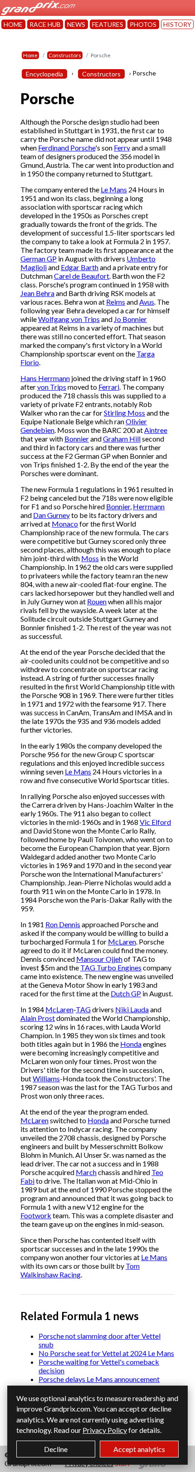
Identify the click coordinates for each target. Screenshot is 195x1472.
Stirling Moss (124, 412)
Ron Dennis (62, 924)
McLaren (122, 941)
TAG (83, 1009)
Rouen (97, 601)
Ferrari (108, 386)
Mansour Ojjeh (99, 959)
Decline (56, 1449)
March (86, 1172)
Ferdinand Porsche (66, 147)
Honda (130, 1044)
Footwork (35, 1215)
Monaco (65, 523)
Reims (115, 301)
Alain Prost (37, 1018)
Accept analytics (139, 1449)
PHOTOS (143, 24)
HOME (13, 24)
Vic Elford (155, 822)
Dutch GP (126, 993)
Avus (146, 301)
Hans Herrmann (45, 378)
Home (30, 55)
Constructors (65, 55)
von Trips (51, 386)
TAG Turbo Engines (110, 967)
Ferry (122, 147)
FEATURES (107, 24)
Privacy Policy (105, 1430)
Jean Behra (37, 293)
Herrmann (149, 506)
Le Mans (114, 189)
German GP (38, 258)
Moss (90, 558)
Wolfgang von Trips (69, 319)
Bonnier (76, 438)
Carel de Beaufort (81, 275)
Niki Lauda (132, 1009)
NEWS (76, 24)
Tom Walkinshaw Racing (80, 1270)
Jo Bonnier (130, 319)
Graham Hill (122, 438)
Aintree (155, 430)
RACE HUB (45, 24)
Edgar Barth (79, 267)
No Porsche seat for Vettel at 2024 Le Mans (106, 1353)
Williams (46, 1078)
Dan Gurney (51, 515)
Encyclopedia (44, 74)
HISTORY (177, 24)
